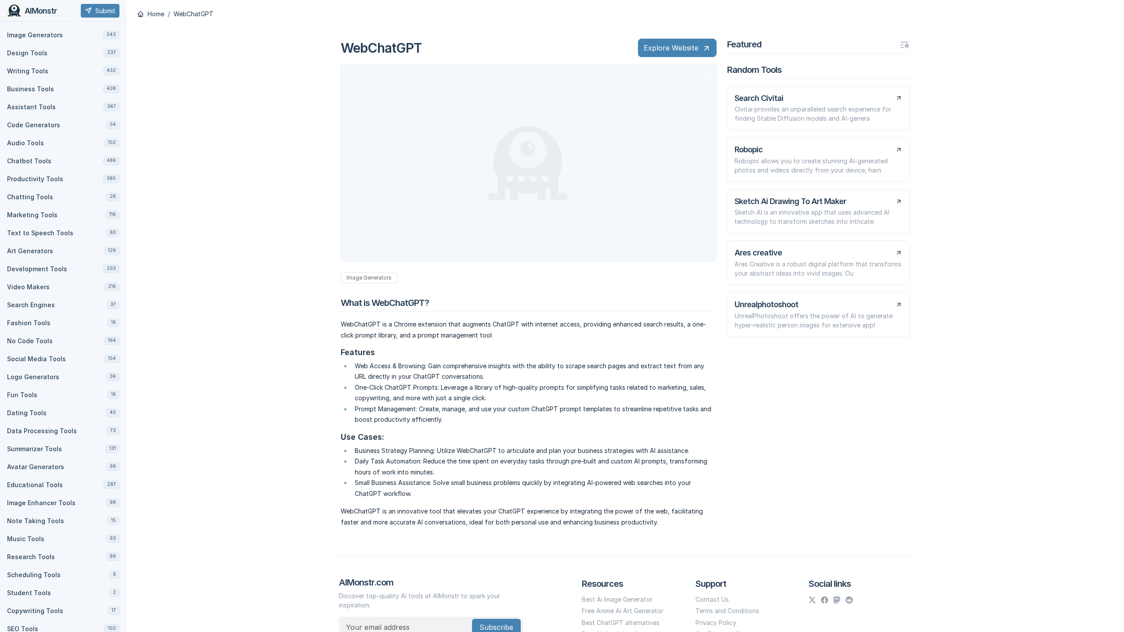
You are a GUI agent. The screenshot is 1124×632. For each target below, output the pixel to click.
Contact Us (712, 599)
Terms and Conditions (727, 610)
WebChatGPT (193, 14)
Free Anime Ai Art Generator (622, 610)
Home (155, 14)
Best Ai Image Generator (617, 599)
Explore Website (671, 47)
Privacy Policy (715, 622)
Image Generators (369, 277)
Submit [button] (105, 10)
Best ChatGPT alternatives (620, 622)
